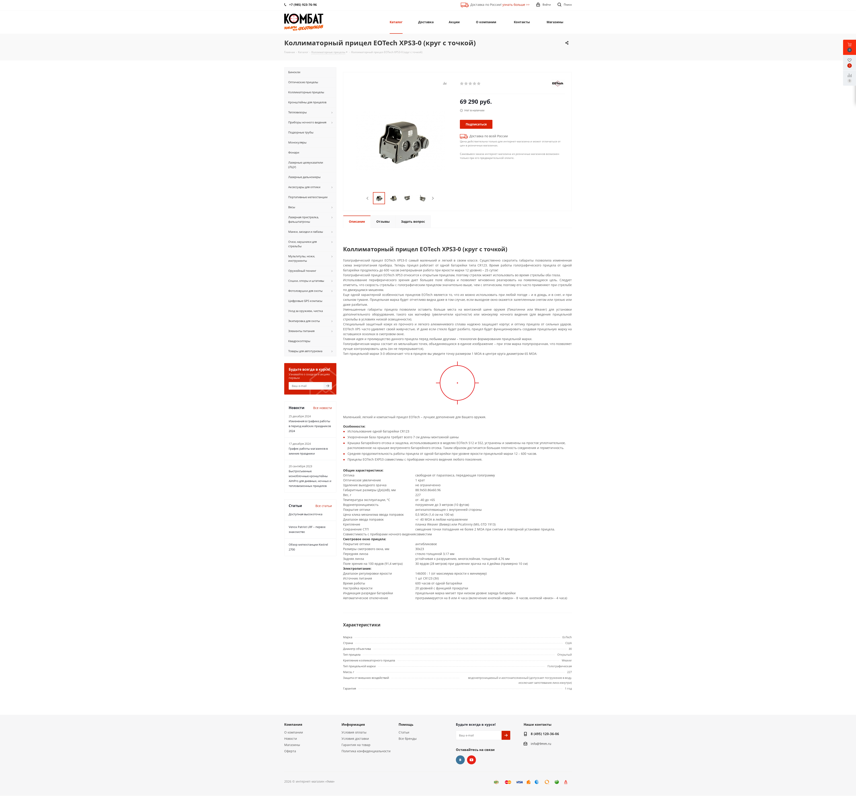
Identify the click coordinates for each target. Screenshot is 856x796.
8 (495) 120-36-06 (545, 734)
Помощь (406, 724)
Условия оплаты (354, 732)
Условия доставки (355, 738)
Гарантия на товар (356, 745)
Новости (290, 738)
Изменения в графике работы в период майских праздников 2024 (310, 426)
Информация (353, 724)
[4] (475, 83)
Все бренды (408, 738)
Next (433, 198)
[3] (470, 83)
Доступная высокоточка (305, 514)
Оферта (290, 751)
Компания (293, 724)
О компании (293, 732)
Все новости (322, 408)
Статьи (404, 732)
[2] (466, 83)
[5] (479, 83)
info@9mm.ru (541, 744)
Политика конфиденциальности (366, 751)
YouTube (471, 759)
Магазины (292, 745)
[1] (462, 83)
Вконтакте (460, 759)
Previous (367, 198)
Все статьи (323, 506)
